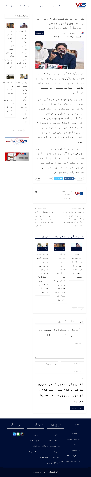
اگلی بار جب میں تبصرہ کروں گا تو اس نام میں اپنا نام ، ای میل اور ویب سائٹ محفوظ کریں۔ (60, 392)
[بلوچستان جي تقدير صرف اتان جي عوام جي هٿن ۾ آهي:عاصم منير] (23, 25)
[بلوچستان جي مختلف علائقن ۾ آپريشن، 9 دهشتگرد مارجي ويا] (10, 76)
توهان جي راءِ (53, 463)
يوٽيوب (33, 440)
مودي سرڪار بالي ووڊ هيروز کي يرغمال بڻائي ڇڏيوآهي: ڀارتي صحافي (45, 218)
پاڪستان (39, 33)
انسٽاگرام (34, 452)
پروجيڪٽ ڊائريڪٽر (50, 446)
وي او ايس (47, 5)
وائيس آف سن (54, 435)
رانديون (75, 450)
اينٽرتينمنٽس (73, 456)
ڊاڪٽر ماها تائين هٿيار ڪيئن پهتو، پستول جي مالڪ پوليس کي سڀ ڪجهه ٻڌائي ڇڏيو (73, 218)
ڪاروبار (75, 444)
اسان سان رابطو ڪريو (49, 457)
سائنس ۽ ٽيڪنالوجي (70, 461)
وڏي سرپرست (54, 440)
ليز (13, 5)
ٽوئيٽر (36, 446)
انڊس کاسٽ (28, 5)
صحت (61, 5)
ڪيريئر (56, 452)
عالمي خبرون (73, 439)
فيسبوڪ (36, 435)
